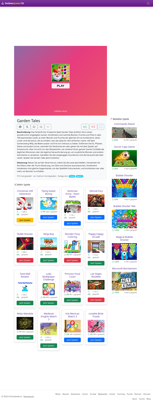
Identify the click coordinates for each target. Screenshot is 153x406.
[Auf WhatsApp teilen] (34, 127)
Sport (134, 399)
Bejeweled (102, 394)
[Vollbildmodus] (101, 127)
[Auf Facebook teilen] (20, 127)
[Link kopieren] (48, 127)
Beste (57, 394)
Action (85, 394)
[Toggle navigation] (148, 3)
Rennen (137, 394)
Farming (121, 394)
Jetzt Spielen (24, 220)
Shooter (147, 394)
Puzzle (130, 394)
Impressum (29, 396)
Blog (149, 399)
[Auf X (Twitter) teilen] (27, 127)
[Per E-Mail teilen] (41, 127)
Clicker (112, 394)
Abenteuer (75, 394)
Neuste (65, 394)
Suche (142, 399)
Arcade (93, 394)
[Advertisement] (76, 26)
